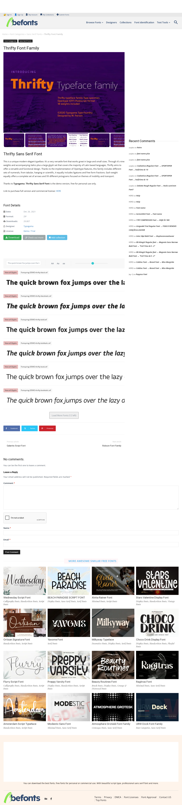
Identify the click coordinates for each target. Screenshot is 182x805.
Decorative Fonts (99, 643)
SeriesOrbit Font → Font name (149, 214)
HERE (59, 191)
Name (7, 528)
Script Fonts (111, 601)
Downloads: (12, 221)
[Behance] (46, 799)
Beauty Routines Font (104, 681)
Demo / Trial (29, 231)
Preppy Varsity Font (59, 681)
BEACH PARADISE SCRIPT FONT (66, 597)
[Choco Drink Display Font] (157, 623)
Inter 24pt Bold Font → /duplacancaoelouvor (155, 236)
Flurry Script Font (13, 681)
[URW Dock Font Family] (157, 707)
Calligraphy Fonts (11, 601)
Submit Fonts (64, 15)
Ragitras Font (144, 681)
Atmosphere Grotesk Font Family (111, 723)
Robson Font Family (111, 445)
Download (13, 237)
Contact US (165, 797)
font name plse (143, 153)
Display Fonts (54, 601)
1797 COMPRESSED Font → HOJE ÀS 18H (152, 220)
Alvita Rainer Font (102, 597)
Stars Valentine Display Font (152, 597)
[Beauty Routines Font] (113, 665)
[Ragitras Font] (157, 665)
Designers (111, 22)
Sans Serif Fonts (34, 34)
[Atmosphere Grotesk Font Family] (113, 707)
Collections (126, 22)
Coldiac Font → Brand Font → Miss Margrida (155, 262)
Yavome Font (55, 639)
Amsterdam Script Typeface (19, 723)
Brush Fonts (97, 685)
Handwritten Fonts (29, 601)
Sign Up (18, 15)
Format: (10, 216)
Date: (8, 211)
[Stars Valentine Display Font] (157, 581)
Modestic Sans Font (59, 723)
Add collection (58, 237)
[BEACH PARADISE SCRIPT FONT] (69, 581)
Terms (97, 797)
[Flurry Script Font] (24, 665)
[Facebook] (51, 799)
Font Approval (148, 797)
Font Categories (17, 34)
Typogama (28, 226)
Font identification (144, 22)
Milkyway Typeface (103, 639)
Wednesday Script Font (17, 597)
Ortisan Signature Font (16, 639)
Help (138, 195)
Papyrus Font (141, 274)
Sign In (8, 15)
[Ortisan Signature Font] (24, 623)
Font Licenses (131, 797)
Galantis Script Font (16, 445)
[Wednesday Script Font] (24, 581)
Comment (9, 483)
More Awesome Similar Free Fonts (92, 561)
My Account (33, 15)
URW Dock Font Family (149, 723)
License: (10, 231)
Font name (140, 208)
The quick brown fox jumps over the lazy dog (65, 283)
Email (7, 539)
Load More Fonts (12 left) (64, 415)
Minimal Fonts (98, 601)
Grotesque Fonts (99, 727)
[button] (175, 23)
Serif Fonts (82, 601)
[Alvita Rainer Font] (113, 581)
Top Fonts (101, 800)
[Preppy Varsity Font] (69, 665)
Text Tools (162, 22)
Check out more (35, 237)
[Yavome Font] (69, 623)
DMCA (118, 797)
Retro (139, 147)
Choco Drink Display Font (151, 639)
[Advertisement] (150, 86)
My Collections (48, 15)
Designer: (10, 226)
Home (5, 34)
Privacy (108, 797)
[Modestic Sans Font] (69, 707)
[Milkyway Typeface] (113, 623)
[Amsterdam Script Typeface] (24, 707)
